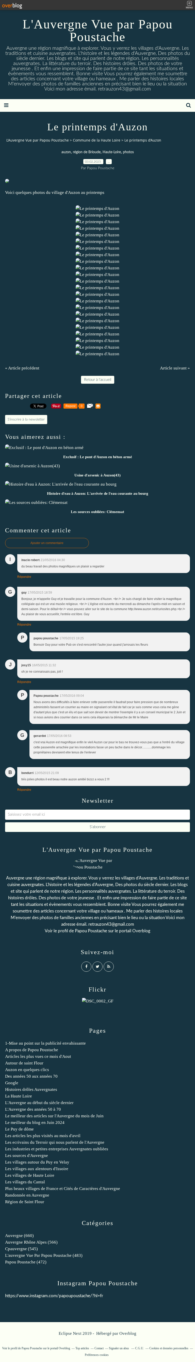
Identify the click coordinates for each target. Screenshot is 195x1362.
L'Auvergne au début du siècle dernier (39, 1102)
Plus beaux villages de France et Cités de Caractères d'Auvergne (62, 1188)
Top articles (82, 1348)
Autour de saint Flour (24, 1063)
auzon (66, 152)
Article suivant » (175, 368)
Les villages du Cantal (25, 1182)
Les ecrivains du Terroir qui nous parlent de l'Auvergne (54, 1142)
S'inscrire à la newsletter (26, 419)
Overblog (127, 1333)
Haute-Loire (112, 152)
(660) (19, 1235)
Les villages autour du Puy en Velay (37, 1162)
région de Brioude (87, 152)
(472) (25, 1262)
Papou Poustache (91, 931)
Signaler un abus (119, 1348)
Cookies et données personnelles (168, 1348)
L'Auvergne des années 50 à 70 (33, 1109)
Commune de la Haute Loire (96, 140)
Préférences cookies (97, 1355)
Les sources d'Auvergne (26, 1155)
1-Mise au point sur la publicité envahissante (45, 1043)
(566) (31, 1242)
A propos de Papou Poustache (31, 1049)
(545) (21, 1248)
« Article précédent (22, 368)
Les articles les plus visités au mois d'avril (42, 1135)
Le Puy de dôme (19, 1129)
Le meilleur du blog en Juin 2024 (34, 1122)
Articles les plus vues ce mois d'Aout (38, 1056)
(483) (44, 1255)
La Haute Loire (18, 1096)
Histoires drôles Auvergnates (31, 1089)
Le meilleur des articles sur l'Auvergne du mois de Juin (54, 1115)
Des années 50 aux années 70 (31, 1076)
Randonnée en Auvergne (27, 1195)
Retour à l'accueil (97, 380)
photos (128, 152)
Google (11, 1082)
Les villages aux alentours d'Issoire (36, 1168)
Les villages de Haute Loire (29, 1175)
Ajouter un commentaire (46, 543)
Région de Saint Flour (24, 1201)
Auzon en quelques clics (27, 1069)
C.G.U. (139, 1348)
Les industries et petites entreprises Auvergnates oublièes (56, 1149)
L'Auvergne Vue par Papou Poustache (98, 30)
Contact (99, 1348)
